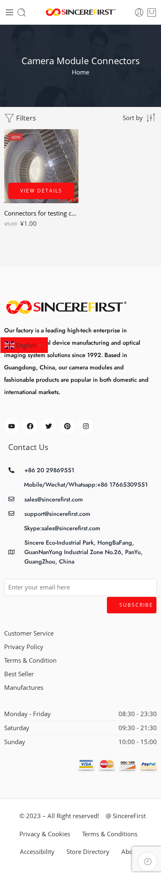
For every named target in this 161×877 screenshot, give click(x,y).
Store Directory (87, 852)
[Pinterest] (67, 426)
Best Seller (19, 674)
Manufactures (23, 687)
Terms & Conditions (109, 834)
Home (80, 72)
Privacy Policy (23, 647)
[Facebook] (30, 426)
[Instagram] (86, 426)
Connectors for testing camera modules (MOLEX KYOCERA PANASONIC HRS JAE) (41, 213)
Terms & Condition (30, 660)
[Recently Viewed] (147, 861)
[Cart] (152, 12)
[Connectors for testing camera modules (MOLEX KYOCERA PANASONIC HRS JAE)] (41, 166)
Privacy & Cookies (44, 834)
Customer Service (29, 633)
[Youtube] (11, 426)
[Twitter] (48, 426)
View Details (41, 190)
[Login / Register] (139, 12)
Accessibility (37, 852)
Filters (25, 118)
